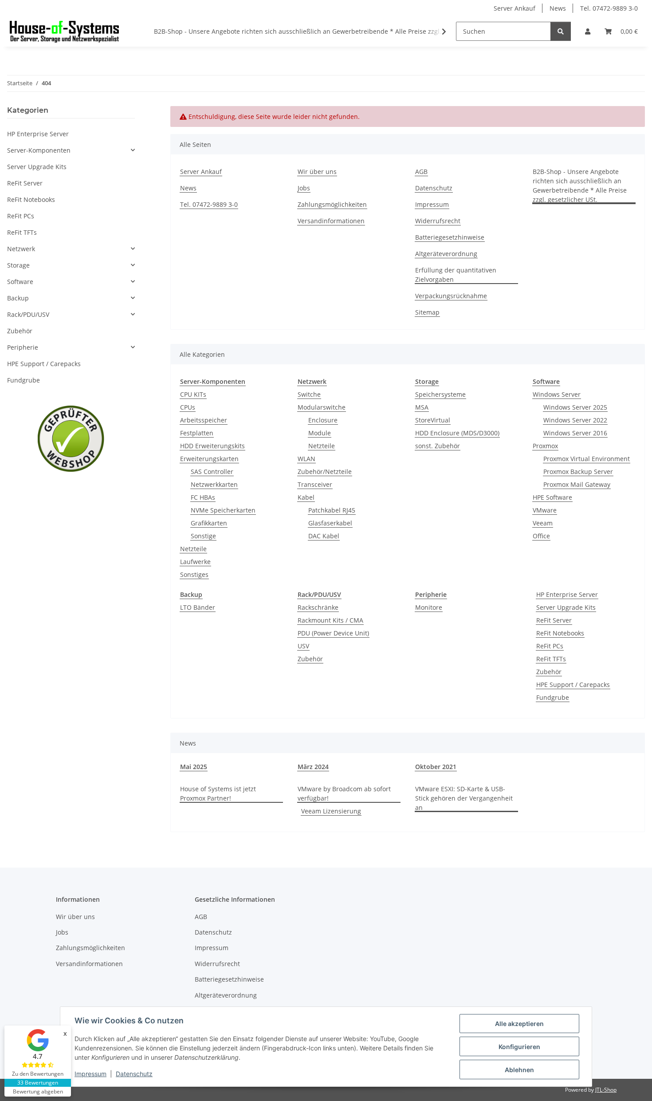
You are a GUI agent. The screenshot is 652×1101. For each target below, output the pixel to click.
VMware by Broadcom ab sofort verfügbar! (344, 793)
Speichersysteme (440, 394)
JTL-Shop (606, 1089)
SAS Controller (212, 471)
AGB (421, 171)
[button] (587, 31)
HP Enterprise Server (567, 594)
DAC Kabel (323, 536)
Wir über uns (317, 171)
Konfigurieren (519, 1046)
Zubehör (310, 659)
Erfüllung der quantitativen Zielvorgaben (455, 275)
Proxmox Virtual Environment (586, 458)
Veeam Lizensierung (331, 811)
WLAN (306, 458)
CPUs (187, 407)
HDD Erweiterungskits (212, 446)
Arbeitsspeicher (203, 420)
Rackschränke (318, 607)
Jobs (304, 188)
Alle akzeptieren (519, 1023)
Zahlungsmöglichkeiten (332, 204)
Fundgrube (552, 697)
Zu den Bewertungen (37, 1073)
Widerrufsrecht (437, 221)
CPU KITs (193, 394)
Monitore (428, 607)
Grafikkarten (209, 523)
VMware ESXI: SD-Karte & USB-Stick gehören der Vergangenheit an (464, 798)
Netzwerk (21, 249)
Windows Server (557, 394)
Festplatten (196, 433)
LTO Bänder (197, 607)
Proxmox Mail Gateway (576, 484)
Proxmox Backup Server (578, 471)
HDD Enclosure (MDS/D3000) (457, 433)
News (558, 8)
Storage (18, 265)
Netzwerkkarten (214, 484)
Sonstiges (194, 574)
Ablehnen (519, 1069)
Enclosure (323, 420)
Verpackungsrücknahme (451, 296)
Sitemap (427, 312)
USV (303, 646)
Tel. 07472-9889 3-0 (609, 8)
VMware (545, 510)
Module (319, 433)
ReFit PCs (549, 646)
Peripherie (22, 347)
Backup (18, 298)
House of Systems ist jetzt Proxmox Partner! (218, 793)
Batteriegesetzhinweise (449, 237)
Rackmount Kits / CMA (330, 620)
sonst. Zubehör (437, 446)
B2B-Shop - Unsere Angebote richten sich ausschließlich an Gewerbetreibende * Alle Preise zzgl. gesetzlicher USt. (323, 31)
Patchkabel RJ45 (331, 510)
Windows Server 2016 (575, 433)
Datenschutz (134, 1073)
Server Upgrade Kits (566, 607)
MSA (421, 407)
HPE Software (552, 497)
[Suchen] (560, 31)
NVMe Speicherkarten (223, 510)
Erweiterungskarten (209, 458)
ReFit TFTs (551, 659)
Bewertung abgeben (38, 1091)
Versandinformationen (331, 221)
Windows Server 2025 (575, 407)
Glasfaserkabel (330, 523)
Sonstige (203, 536)
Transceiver (315, 484)
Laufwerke (195, 561)
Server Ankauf (514, 8)
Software (20, 281)
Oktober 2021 (435, 766)
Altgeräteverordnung (446, 253)
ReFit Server (554, 620)
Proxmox (545, 446)
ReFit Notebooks (560, 633)
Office (541, 536)
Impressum (90, 1073)
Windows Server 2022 (575, 420)
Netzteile (193, 549)
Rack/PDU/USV (28, 314)
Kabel (306, 497)
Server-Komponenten (39, 150)
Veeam (543, 523)
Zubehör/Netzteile (325, 471)
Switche (309, 394)
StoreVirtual (432, 420)
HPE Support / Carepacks (573, 684)
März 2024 (313, 766)
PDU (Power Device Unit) (333, 633)
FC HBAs (203, 497)
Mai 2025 (193, 766)
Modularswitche (322, 407)
